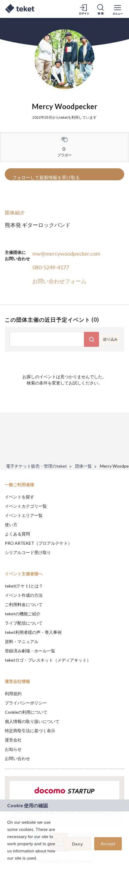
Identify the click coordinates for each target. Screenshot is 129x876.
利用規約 (13, 693)
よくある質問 (17, 533)
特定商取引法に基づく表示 (30, 730)
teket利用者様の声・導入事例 (33, 632)
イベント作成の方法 (24, 595)
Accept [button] (108, 843)
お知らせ (13, 749)
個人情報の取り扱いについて (32, 721)
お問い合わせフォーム (59, 281)
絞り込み (110, 339)
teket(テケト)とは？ (24, 585)
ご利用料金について (24, 604)
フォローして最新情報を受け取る (46, 177)
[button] (8, 866)
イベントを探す (19, 496)
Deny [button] (77, 844)
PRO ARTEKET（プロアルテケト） (38, 543)
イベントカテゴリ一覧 (26, 506)
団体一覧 (83, 465)
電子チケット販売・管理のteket (36, 465)
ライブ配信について (24, 622)
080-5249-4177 (50, 267)
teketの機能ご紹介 (22, 613)
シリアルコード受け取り (28, 552)
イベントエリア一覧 (24, 515)
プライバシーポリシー (26, 702)
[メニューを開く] (117, 9)
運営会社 (13, 739)
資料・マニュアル (21, 641)
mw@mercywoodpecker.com (66, 253)
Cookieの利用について (26, 712)
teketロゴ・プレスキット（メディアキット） (48, 660)
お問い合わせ (17, 758)
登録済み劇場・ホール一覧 (30, 650)
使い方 (11, 524)
